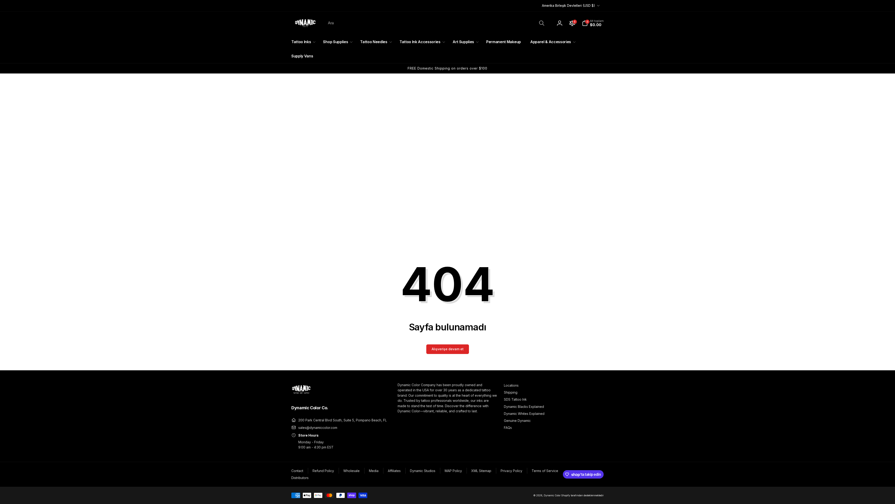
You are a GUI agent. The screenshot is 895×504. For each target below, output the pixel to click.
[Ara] (541, 23)
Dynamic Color (552, 495)
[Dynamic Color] (301, 395)
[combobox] (436, 23)
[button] (593, 23)
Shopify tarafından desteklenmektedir (582, 495)
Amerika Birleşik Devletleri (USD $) (568, 5)
